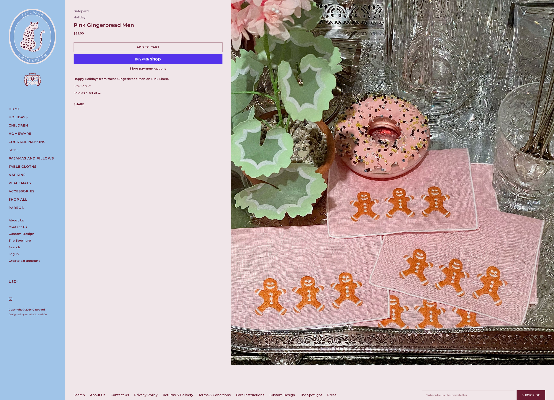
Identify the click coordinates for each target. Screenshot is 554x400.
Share (79, 104)
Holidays (18, 117)
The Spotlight (20, 240)
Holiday (79, 17)
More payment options (148, 68)
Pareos (16, 208)
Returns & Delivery (178, 395)
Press (331, 395)
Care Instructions (250, 395)
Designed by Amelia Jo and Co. (28, 314)
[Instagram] (10, 299)
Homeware (20, 134)
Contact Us (18, 227)
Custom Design (22, 234)
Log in (14, 254)
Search (14, 247)
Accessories (21, 191)
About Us (16, 220)
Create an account (24, 261)
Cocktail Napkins (27, 142)
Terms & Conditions (214, 395)
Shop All (18, 199)
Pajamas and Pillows (31, 158)
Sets (13, 150)
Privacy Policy (146, 395)
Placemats (20, 183)
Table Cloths (22, 166)
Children (18, 125)
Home (14, 109)
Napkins (17, 175)
